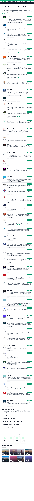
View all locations (17, 463)
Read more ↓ (3, 13)
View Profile (29, 16)
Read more (19, 29)
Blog (30, 1)
